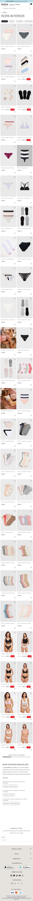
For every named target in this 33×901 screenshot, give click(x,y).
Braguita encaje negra (23, 350)
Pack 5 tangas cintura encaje (8, 137)
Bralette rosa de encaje (24, 745)
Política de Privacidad (11, 897)
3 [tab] (20, 55)
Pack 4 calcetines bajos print (8, 502)
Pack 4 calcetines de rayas (24, 441)
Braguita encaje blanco (7, 410)
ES (15, 883)
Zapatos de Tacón (9, 794)
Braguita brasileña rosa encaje (9, 714)
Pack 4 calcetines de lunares (8, 471)
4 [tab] (4, 207)
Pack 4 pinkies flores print (24, 228)
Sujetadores (28, 21)
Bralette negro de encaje (7, 654)
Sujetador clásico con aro (7, 684)
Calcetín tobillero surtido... (25, 532)
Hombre (17, 4)
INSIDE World (16, 858)
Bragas (12, 21)
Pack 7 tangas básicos (23, 654)
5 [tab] (5, 207)
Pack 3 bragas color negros (25, 259)
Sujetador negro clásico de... (25, 684)
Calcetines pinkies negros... (25, 107)
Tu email (3, 837)
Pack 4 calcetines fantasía (24, 471)
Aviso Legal (28, 898)
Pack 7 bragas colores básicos (9, 46)
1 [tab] (2, 55)
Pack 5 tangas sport (23, 168)
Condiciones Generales (19, 898)
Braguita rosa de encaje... (8, 350)
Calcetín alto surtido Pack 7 (8, 593)
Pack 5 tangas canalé (6, 289)
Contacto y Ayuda (17, 849)
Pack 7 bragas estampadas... (8, 76)
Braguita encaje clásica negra (25, 289)
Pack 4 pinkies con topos (24, 319)
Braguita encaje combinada (8, 168)
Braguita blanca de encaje (8, 319)
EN (22, 883)
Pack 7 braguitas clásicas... (25, 410)
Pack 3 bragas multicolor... (24, 46)
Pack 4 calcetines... (6, 107)
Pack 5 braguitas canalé (7, 441)
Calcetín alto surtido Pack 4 (25, 593)
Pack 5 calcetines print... (7, 532)
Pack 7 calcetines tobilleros (25, 76)
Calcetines (19, 21)
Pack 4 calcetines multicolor (8, 623)
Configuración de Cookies (8, 898)
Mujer (11, 4)
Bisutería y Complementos (11, 803)
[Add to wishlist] (14, 25)
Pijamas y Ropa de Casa (10, 786)
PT (19, 883)
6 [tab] (6, 207)
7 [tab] (23, 359)
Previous (18, 64)
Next (31, 64)
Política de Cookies (21, 897)
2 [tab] (19, 55)
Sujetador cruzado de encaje (25, 198)
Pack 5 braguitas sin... (7, 228)
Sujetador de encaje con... (8, 745)
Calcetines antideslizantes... (8, 259)
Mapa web (16, 899)
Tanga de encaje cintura (7, 198)
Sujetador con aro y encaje (25, 137)
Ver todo (4, 21)
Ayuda (16, 854)
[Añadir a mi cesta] (15, 51)
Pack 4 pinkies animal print (8, 380)
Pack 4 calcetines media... (24, 380)
